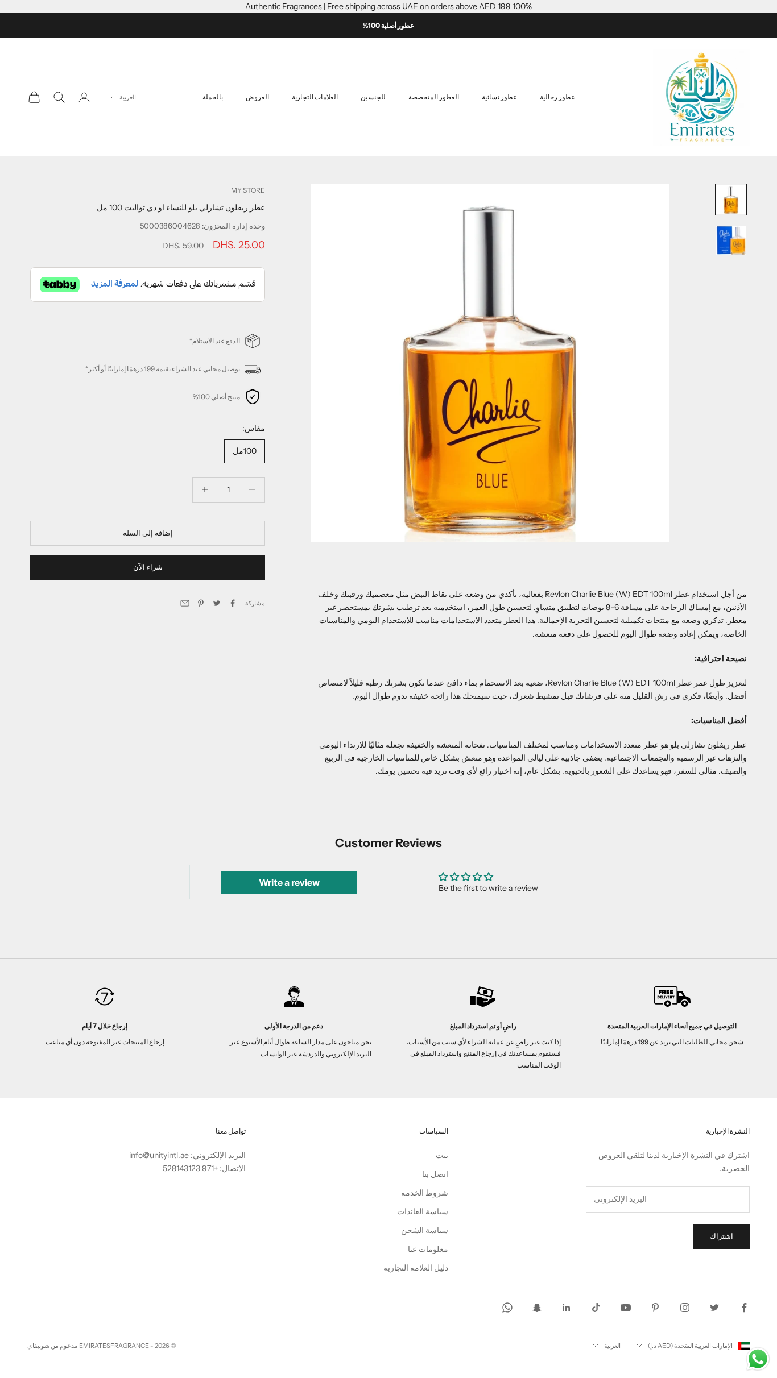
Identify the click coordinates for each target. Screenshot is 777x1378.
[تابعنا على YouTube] (625, 1307)
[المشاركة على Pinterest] (200, 603)
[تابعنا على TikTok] (596, 1307)
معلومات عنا (428, 1249)
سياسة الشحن (424, 1230)
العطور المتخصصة (433, 97)
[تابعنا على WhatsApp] (507, 1307)
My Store (248, 190)
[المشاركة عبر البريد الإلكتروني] (184, 603)
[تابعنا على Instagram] (685, 1307)
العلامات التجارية (315, 97)
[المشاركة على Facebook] (232, 603)
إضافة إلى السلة (148, 532)
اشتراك (721, 1235)
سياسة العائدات (422, 1211)
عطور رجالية (557, 97)
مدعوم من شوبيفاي (52, 1346)
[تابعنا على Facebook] (744, 1307)
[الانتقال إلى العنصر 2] (731, 240)
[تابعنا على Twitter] (714, 1307)
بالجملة (212, 97)
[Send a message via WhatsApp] (758, 1359)
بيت (442, 1155)
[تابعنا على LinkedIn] (566, 1307)
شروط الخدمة (424, 1193)
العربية (127, 97)
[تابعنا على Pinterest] (655, 1307)
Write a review (289, 882)
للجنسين (373, 97)
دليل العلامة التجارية (415, 1268)
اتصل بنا (435, 1174)
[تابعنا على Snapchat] (537, 1307)
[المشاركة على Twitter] (216, 603)
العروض (257, 97)
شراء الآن (148, 567)
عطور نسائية (499, 97)
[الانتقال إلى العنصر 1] (731, 199)
